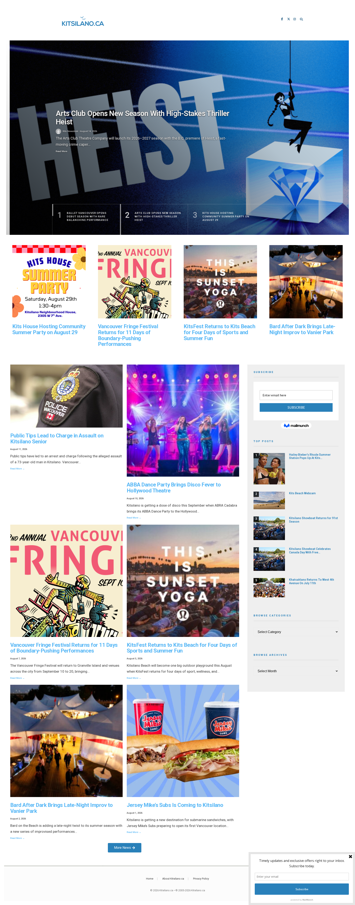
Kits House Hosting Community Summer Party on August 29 (48, 329)
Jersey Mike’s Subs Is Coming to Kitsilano (175, 805)
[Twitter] (288, 19)
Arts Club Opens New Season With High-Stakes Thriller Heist (139, 117)
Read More (58, 151)
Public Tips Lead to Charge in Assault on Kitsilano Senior (56, 438)
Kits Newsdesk (67, 131)
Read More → (17, 468)
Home (149, 878)
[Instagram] (295, 19)
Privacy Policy (201, 878)
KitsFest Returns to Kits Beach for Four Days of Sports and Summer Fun (219, 332)
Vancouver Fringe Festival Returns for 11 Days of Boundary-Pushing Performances (128, 335)
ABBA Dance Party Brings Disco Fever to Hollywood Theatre (174, 488)
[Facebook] (282, 19)
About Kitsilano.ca (173, 878)
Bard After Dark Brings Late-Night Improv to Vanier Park (302, 329)
